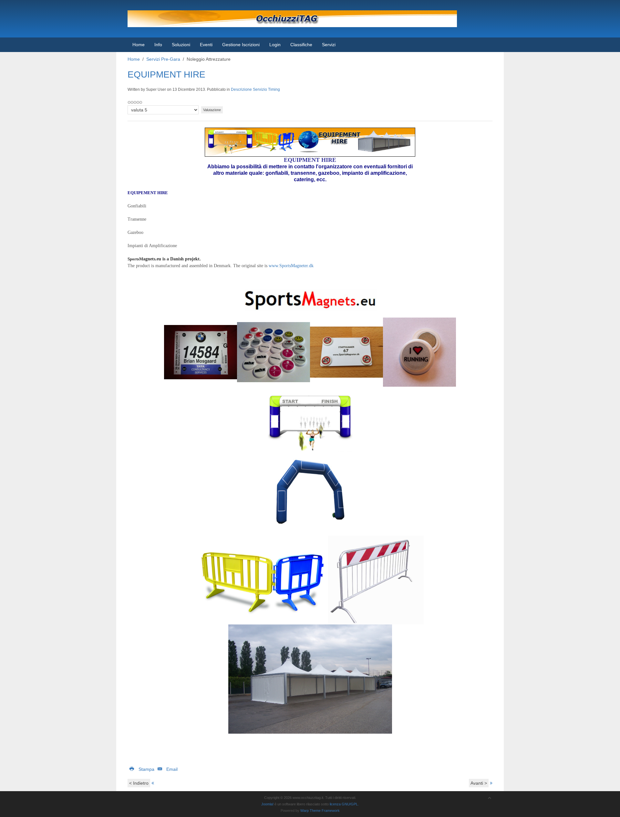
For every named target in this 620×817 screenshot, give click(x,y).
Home (138, 44)
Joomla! (267, 804)
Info (158, 44)
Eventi (206, 44)
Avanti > (478, 783)
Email (171, 769)
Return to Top (602, 810)
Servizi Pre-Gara (163, 59)
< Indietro (139, 783)
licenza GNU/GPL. (344, 804)
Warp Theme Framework (320, 810)
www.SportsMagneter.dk (291, 265)
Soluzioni (181, 44)
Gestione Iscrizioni (241, 44)
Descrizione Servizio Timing (255, 89)
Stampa (146, 769)
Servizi (329, 44)
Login (275, 44)
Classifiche (301, 44)
